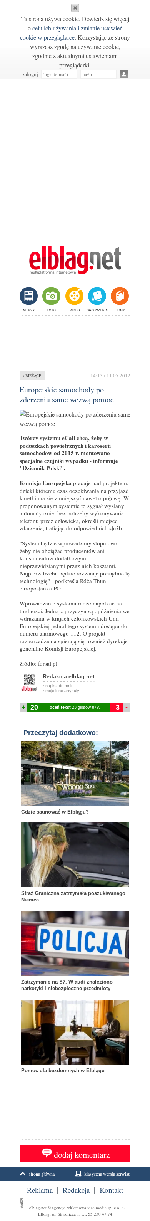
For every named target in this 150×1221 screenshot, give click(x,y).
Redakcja (76, 1190)
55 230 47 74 (100, 1214)
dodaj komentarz (82, 1154)
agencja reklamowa (69, 1207)
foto (51, 299)
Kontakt (111, 1190)
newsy (30, 299)
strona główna (42, 1174)
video (73, 299)
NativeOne (75, 1082)
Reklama (40, 1190)
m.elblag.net (75, 260)
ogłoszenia (96, 299)
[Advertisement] (75, 158)
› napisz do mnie (58, 685)
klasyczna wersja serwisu (107, 1174)
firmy (119, 299)
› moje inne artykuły (61, 690)
